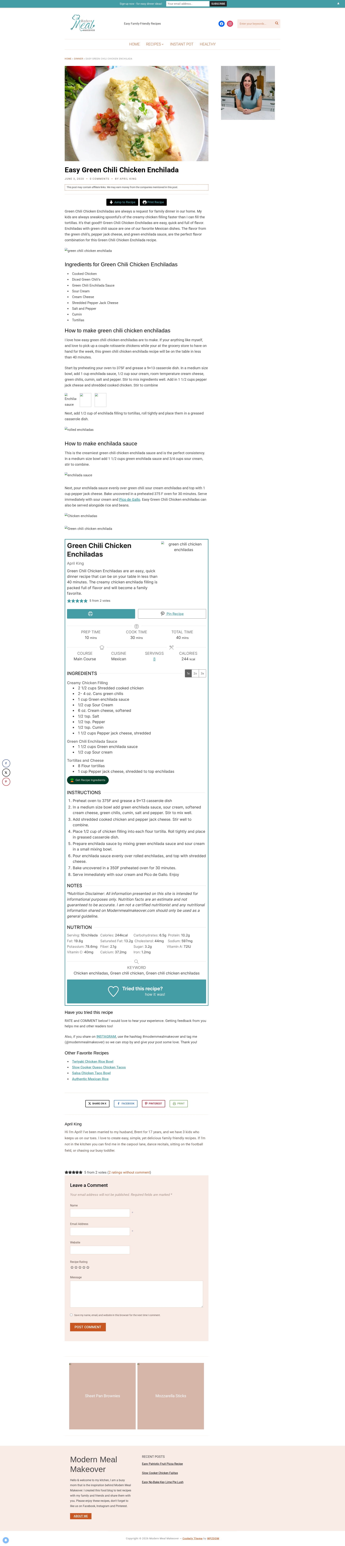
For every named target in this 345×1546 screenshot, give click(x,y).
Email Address (79, 1224)
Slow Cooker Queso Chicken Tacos (99, 1067)
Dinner (78, 58)
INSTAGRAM (106, 1036)
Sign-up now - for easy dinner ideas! (141, 3)
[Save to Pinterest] (6, 782)
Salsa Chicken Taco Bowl (91, 1073)
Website (75, 1242)
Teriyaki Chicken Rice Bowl (92, 1061)
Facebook (128, 1103)
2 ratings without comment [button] (129, 1172)
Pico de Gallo (129, 499)
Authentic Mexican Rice (90, 1079)
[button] (69, 600)
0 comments (99, 178)
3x (202, 673)
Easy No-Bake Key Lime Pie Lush (162, 1482)
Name (74, 1205)
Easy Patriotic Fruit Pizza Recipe (162, 1464)
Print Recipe (155, 202)
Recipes (153, 44)
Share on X (99, 1103)
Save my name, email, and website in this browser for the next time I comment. (117, 1315)
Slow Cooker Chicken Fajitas (160, 1473)
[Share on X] (6, 772)
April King (128, 178)
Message (76, 1277)
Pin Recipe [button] (175, 614)
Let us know (133, 994)
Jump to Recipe (124, 202)
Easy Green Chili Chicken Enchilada (122, 170)
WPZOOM (213, 1538)
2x (195, 673)
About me (81, 1516)
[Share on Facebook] (6, 763)
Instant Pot (182, 44)
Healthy (208, 44)
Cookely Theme (193, 1538)
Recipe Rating (79, 1262)
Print (181, 1103)
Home (134, 44)
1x (188, 673)
